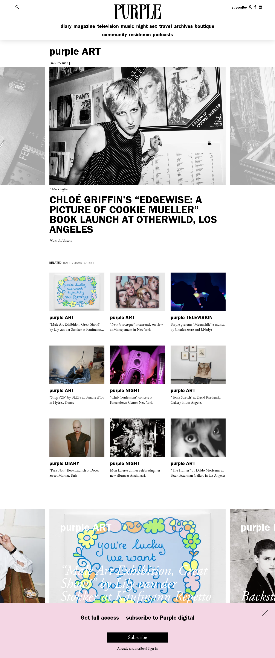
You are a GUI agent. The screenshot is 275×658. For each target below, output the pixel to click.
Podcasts (163, 34)
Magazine (84, 26)
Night (142, 26)
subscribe (239, 7)
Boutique (204, 26)
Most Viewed (72, 263)
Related (55, 263)
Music (127, 26)
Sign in (153, 648)
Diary (66, 26)
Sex (153, 26)
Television (108, 26)
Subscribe (137, 637)
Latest (89, 263)
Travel (165, 26)
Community (114, 34)
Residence (140, 34)
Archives (183, 26)
